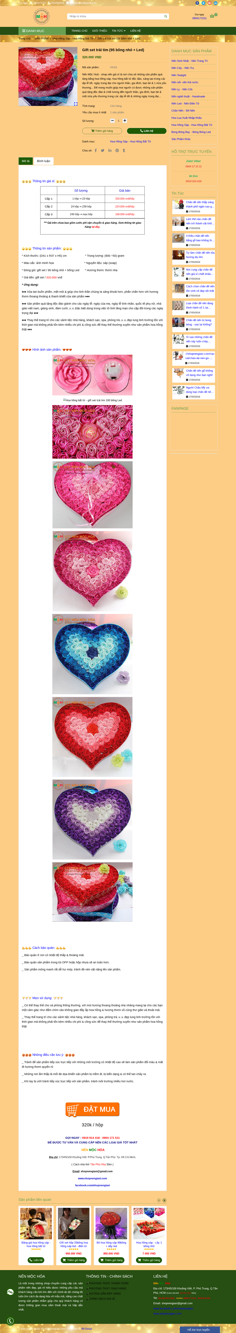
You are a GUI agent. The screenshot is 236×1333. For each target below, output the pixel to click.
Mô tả (26, 161)
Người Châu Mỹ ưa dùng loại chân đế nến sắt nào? (199, 390)
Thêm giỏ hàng (103, 130)
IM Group (87, 1328)
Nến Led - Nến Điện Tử (185, 103)
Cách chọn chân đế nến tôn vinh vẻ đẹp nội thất (200, 288)
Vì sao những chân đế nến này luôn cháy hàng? (199, 340)
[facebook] (198, 2)
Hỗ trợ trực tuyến (198, 1329)
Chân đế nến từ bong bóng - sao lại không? (199, 322)
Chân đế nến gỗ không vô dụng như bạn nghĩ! (199, 373)
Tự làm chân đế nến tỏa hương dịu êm (200, 255)
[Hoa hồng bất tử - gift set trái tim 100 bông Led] (47, 76)
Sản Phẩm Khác (181, 139)
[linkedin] (216, 2)
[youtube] (211, 2)
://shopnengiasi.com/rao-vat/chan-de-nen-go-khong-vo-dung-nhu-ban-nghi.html (200, 356)
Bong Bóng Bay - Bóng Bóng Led (191, 132)
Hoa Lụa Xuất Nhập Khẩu (186, 117)
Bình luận (43, 161)
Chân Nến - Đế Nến (183, 110)
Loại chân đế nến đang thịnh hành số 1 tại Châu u (199, 306)
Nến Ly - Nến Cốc (182, 89)
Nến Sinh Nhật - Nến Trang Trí (189, 60)
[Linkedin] (110, 151)
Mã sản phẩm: (91, 67)
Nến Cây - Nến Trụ (182, 68)
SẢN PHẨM (41, 38)
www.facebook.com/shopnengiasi (173, 1308)
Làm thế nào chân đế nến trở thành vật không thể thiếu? (200, 222)
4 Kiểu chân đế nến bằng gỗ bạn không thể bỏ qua (199, 238)
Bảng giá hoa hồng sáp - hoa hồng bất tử (36, 1244)
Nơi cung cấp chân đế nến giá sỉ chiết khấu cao (199, 272)
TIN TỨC (118, 30)
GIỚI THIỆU (99, 30)
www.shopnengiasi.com (167, 1313)
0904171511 (40, 2)
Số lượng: (88, 120)
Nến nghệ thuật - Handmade (188, 96)
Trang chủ (24, 38)
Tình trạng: (89, 106)
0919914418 (57, 2)
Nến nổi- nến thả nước (184, 82)
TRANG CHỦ (79, 30)
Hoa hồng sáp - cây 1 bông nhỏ (149, 1244)
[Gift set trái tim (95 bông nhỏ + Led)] (42, 16)
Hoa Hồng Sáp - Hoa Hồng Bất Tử (73, 38)
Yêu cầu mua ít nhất (94, 112)
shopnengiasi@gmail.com (82, 2)
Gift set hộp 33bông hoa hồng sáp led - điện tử (73, 1244)
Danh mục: (89, 141)
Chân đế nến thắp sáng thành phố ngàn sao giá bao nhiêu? (200, 205)
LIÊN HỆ (135, 30)
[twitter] (204, 2)
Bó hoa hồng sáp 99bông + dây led (111, 1244)
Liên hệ (148, 130)
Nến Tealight (178, 75)
